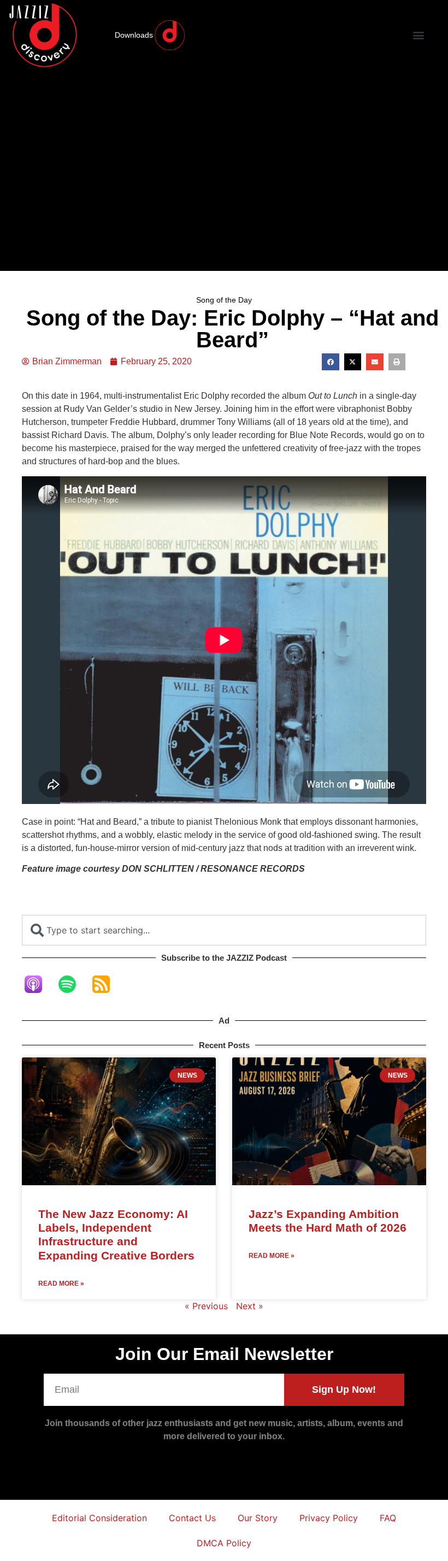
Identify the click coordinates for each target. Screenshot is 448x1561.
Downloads (134, 35)
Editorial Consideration (99, 1517)
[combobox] (224, 930)
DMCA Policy (224, 1543)
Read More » (61, 1283)
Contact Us (192, 1517)
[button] (418, 35)
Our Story (258, 1517)
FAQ (388, 1517)
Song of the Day (224, 299)
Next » (249, 1305)
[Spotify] (73, 984)
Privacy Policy (328, 1517)
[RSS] (106, 984)
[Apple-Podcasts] (39, 984)
